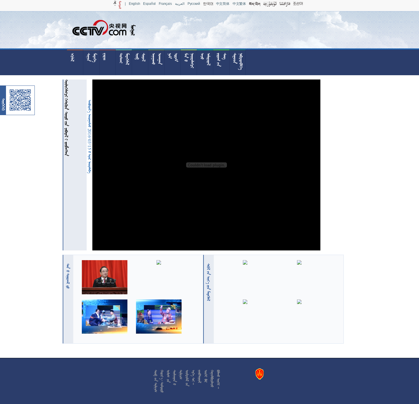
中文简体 (222, 4)
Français (165, 4)
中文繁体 (239, 4)
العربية (179, 4)
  (68, 276)
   (208, 282)
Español (149, 4)
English (134, 4)
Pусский (194, 4)
